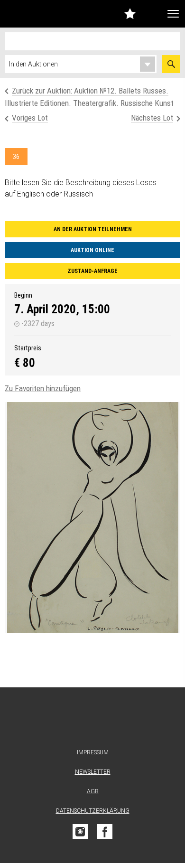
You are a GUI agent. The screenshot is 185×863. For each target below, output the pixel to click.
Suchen (171, 64)
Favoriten (130, 13)
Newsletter (93, 772)
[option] (92, 517)
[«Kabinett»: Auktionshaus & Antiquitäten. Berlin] (92, 720)
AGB (93, 791)
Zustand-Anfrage (92, 271)
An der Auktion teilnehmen (93, 229)
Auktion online (92, 250)
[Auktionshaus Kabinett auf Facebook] (104, 831)
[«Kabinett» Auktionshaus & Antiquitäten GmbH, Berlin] (28, 13)
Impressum (93, 752)
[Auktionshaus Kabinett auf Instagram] (80, 831)
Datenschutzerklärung (93, 810)
